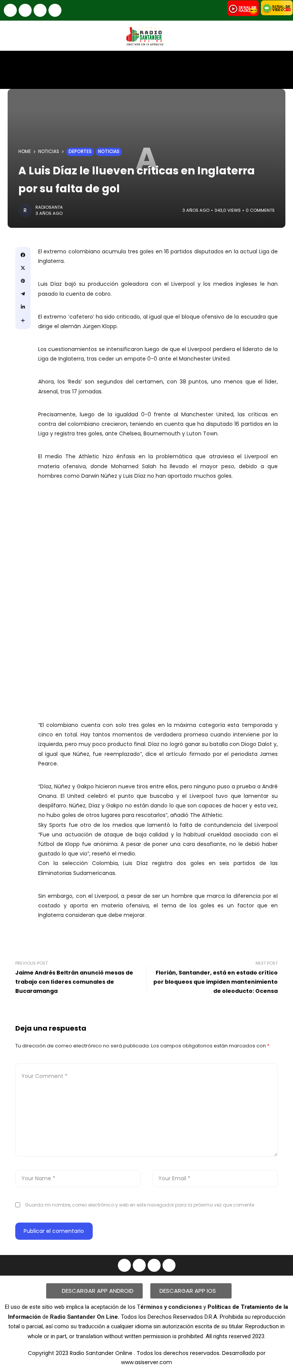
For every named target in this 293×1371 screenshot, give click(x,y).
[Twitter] (54, 10)
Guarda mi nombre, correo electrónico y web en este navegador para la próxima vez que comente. (140, 1205)
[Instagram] (25, 10)
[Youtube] (40, 10)
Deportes (80, 151)
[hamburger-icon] (280, 63)
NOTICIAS (48, 151)
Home (24, 151)
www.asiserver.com (146, 1362)
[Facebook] (10, 10)
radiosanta (49, 207)
